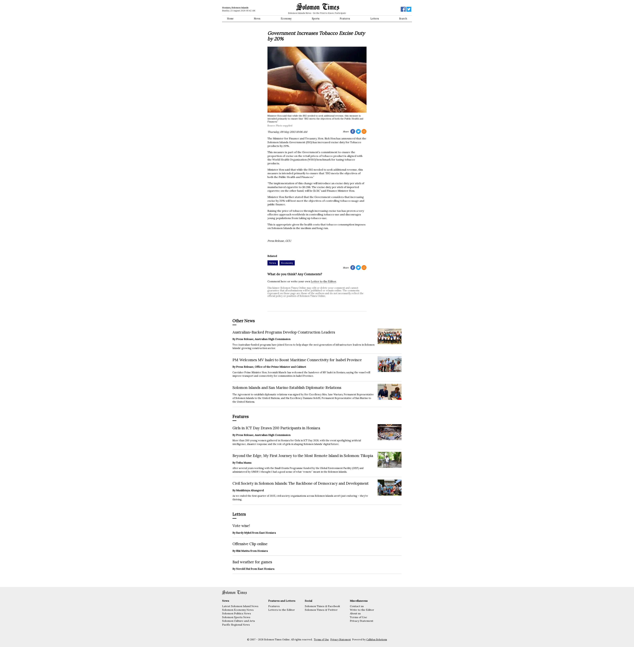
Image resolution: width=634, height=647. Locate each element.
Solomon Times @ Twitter (321, 609)
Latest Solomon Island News (240, 606)
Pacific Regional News (236, 624)
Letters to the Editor (281, 609)
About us (355, 613)
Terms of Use (358, 617)
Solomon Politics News (236, 613)
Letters (374, 18)
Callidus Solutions (376, 639)
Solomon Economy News (238, 609)
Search (403, 18)
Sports (315, 18)
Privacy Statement (361, 620)
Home (230, 18)
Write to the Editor (362, 609)
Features (345, 18)
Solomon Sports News (236, 617)
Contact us (357, 606)
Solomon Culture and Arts (238, 620)
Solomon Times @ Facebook (322, 606)
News (257, 18)
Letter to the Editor (323, 281)
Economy (286, 18)
